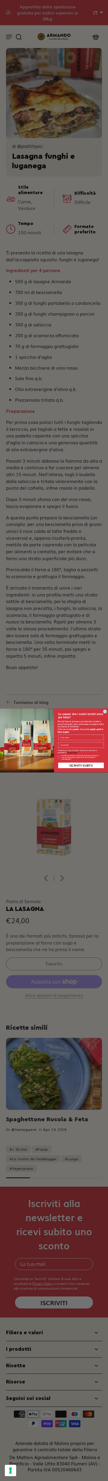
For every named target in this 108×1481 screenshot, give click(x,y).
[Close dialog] (104, 711)
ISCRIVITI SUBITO (81, 765)
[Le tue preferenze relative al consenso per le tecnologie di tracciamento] (10, 1470)
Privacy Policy (72, 753)
